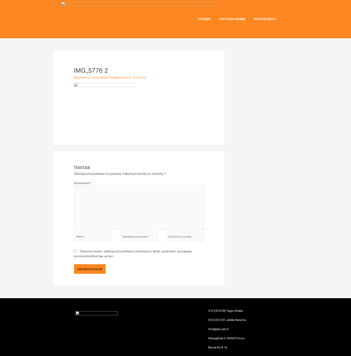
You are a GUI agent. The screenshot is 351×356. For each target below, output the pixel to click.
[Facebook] (286, 19)
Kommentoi (82, 77)
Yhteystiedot (265, 19)
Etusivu (204, 19)
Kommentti (83, 183)
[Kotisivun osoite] (185, 237)
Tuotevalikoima (232, 19)
